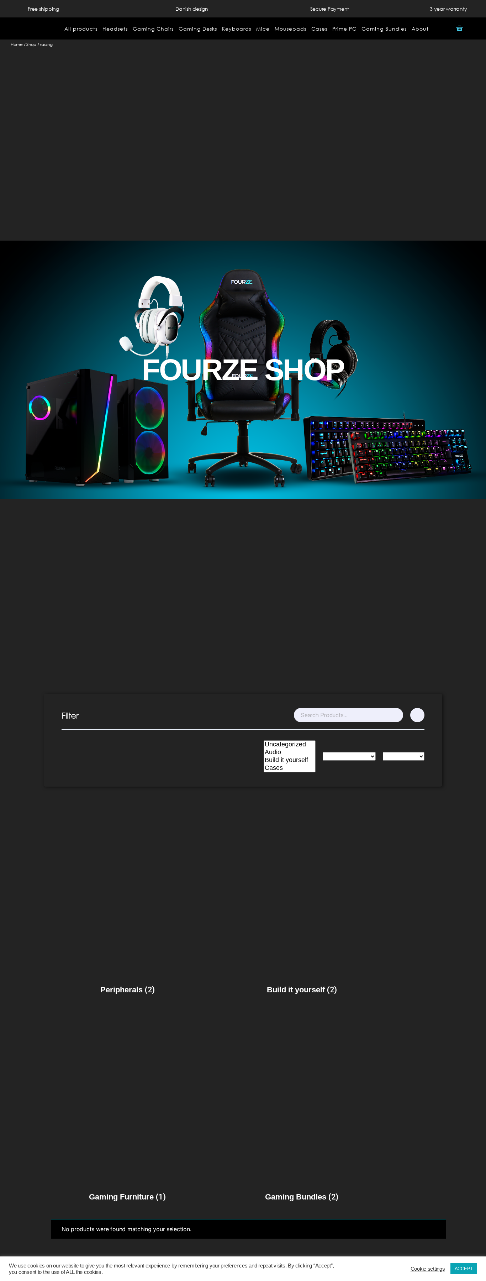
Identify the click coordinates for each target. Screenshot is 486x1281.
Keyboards (236, 28)
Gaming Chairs (153, 28)
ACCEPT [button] (464, 1268)
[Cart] (459, 28)
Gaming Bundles (384, 28)
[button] (477, 29)
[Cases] (289, 768)
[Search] (397, 715)
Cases (319, 28)
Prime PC (344, 28)
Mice (263, 28)
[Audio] (289, 752)
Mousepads (290, 28)
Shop (31, 44)
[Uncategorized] (289, 745)
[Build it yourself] (289, 760)
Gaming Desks (198, 28)
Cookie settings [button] (428, 1269)
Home (17, 44)
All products (80, 28)
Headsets (115, 28)
